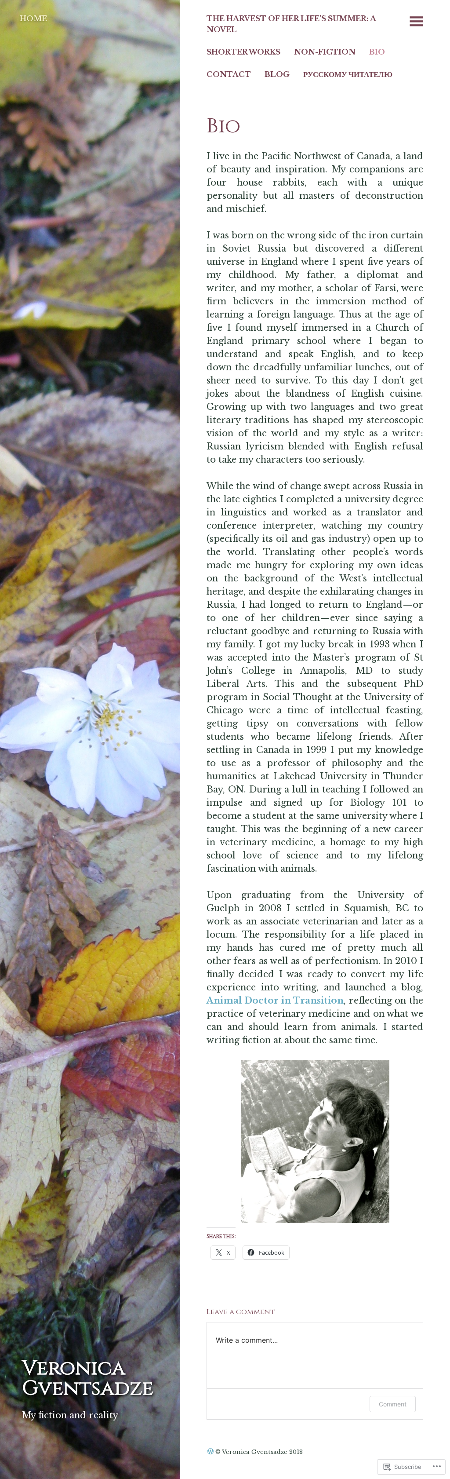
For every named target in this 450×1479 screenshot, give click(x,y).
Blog (277, 74)
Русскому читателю (347, 74)
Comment (392, 1404)
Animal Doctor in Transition (275, 1000)
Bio (377, 51)
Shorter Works (243, 51)
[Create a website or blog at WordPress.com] (210, 1452)
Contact (229, 74)
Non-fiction (325, 51)
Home (33, 18)
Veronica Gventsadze (87, 1378)
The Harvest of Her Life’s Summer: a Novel (291, 24)
